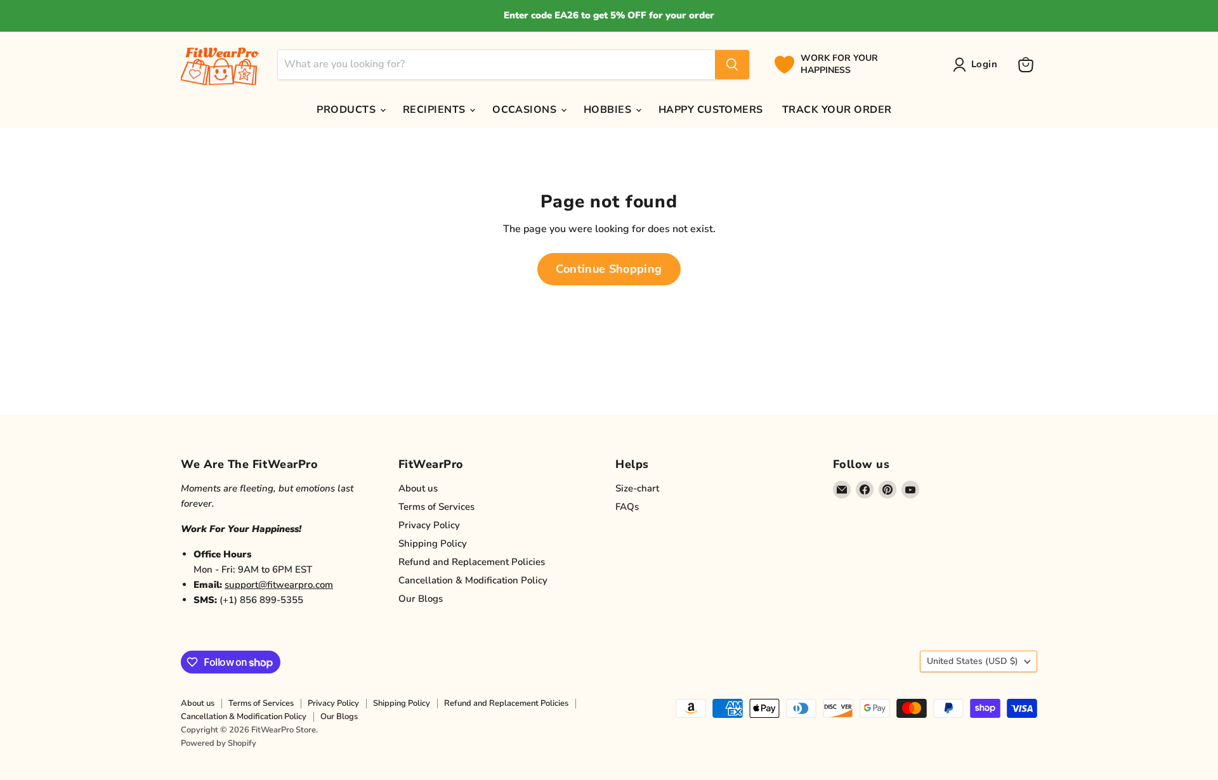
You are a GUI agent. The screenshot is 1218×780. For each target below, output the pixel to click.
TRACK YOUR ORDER (837, 110)
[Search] (732, 64)
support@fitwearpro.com (279, 584)
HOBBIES (609, 110)
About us (418, 488)
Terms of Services (436, 506)
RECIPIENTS (435, 110)
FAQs (627, 506)
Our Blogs (420, 598)
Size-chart (637, 488)
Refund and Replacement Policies (471, 562)
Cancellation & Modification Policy (472, 580)
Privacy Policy (429, 525)
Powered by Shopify (218, 743)
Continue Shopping (609, 268)
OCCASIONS (526, 110)
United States (972, 661)
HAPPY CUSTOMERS (710, 110)
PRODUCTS (347, 110)
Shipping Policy (432, 543)
